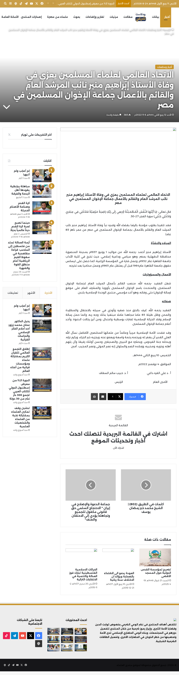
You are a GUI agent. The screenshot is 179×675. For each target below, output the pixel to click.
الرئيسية (167, 29)
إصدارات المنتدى (31, 16)
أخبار (167, 16)
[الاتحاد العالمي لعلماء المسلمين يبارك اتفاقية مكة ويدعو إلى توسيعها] (81, 647)
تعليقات (13, 292)
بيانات (155, 16)
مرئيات (114, 16)
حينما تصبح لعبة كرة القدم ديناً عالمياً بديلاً (20, 226)
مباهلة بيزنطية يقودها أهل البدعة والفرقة (20, 190)
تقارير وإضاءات (94, 16)
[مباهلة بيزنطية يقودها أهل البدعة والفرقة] (42, 191)
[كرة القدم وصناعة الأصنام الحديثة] (42, 207)
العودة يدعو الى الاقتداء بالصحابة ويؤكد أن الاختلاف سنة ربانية (119, 576)
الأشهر (31, 292)
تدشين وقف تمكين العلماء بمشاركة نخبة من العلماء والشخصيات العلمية (74, 3)
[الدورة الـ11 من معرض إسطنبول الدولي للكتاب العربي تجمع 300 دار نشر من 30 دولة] (42, 385)
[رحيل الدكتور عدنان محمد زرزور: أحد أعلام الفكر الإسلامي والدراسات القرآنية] (42, 326)
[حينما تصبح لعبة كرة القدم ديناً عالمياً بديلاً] (42, 227)
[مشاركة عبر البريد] (102, 396)
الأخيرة (48, 292)
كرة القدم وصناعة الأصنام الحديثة (20, 207)
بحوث (76, 16)
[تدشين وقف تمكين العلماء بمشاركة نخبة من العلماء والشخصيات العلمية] (42, 412)
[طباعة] (94, 396)
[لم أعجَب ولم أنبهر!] (42, 175)
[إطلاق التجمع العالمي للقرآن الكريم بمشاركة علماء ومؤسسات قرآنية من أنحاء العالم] (42, 353)
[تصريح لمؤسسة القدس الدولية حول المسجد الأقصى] (155, 557)
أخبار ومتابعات (154, 29)
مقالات (128, 16)
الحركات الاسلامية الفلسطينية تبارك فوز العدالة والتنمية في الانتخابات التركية (83, 574)
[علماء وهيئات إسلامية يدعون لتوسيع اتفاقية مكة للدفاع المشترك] (53, 639)
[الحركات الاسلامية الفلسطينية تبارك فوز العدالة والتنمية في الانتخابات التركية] (81, 557)
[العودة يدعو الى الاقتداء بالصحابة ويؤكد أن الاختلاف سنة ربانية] (118, 559)
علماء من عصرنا (57, 16)
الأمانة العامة (10, 16)
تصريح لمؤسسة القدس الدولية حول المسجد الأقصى (156, 573)
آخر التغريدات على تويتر (36, 134)
